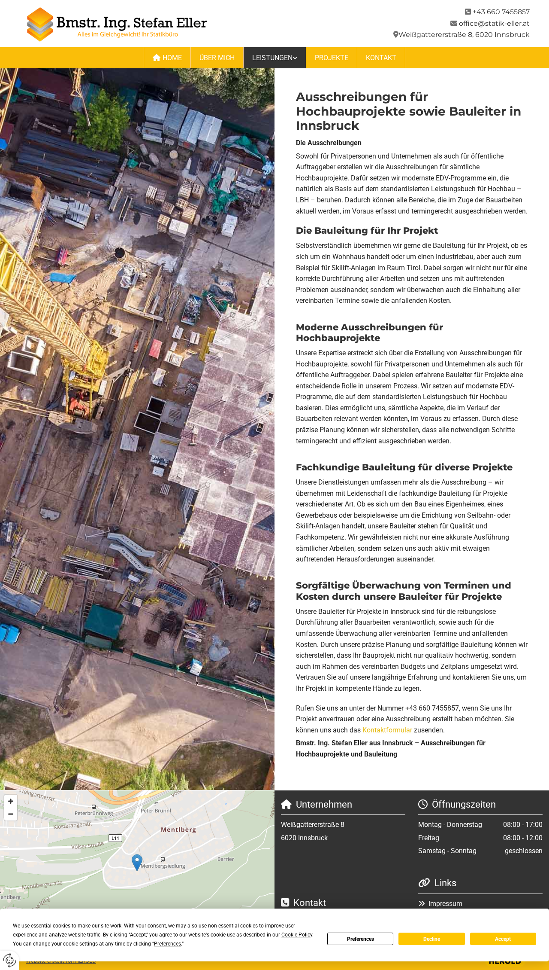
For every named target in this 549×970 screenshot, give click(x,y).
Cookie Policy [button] (296, 935)
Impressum (445, 904)
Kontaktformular (388, 730)
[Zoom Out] (10, 814)
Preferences (360, 939)
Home (172, 58)
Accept (503, 939)
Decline (431, 939)
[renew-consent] (9, 960)
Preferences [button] (167, 944)
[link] (275, 57)
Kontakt (381, 58)
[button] (137, 863)
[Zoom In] (10, 801)
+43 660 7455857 (501, 12)
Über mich (217, 58)
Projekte (331, 58)
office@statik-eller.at (494, 23)
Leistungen (272, 58)
